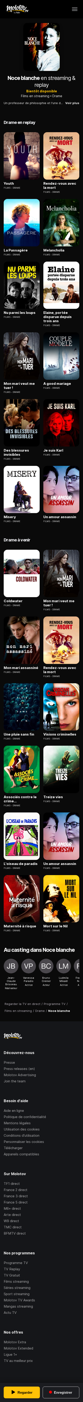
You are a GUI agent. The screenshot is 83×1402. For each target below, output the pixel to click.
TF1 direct (12, 1183)
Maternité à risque (20, 926)
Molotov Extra (15, 1342)
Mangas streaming (18, 1306)
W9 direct (11, 1221)
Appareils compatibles (21, 1154)
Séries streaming (17, 1287)
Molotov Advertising (20, 1075)
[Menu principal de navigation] (74, 9)
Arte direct (12, 1214)
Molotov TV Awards (19, 1300)
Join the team (15, 1081)
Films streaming (16, 1281)
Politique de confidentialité (25, 1117)
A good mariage (57, 384)
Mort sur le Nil (55, 926)
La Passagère (16, 250)
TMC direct (13, 1227)
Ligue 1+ (10, 1354)
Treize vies (53, 797)
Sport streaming (17, 1294)
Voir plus (72, 103)
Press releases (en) (19, 1068)
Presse (9, 1062)
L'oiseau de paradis (21, 864)
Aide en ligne (14, 1110)
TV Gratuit (12, 1275)
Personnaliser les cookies (24, 1141)
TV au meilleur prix (18, 1360)
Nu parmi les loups (20, 313)
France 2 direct (15, 1190)
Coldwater (13, 601)
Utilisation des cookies (22, 1129)
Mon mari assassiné (21, 668)
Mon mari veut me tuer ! (19, 386)
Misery (10, 517)
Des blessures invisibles (16, 452)
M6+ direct (12, 1208)
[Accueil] (17, 9)
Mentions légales (17, 1123)
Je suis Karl (53, 450)
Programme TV (16, 1263)
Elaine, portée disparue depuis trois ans (57, 317)
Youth (9, 183)
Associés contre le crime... (20, 799)
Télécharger (13, 1148)
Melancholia (53, 250)
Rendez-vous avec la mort (59, 185)
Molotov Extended (18, 1348)
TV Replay (12, 1269)
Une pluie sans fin (19, 734)
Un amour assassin (59, 517)
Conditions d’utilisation (21, 1135)
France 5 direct (16, 1202)
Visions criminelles (59, 734)
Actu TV (10, 1312)
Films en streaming (35, 96)
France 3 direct (16, 1196)
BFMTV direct (15, 1233)
